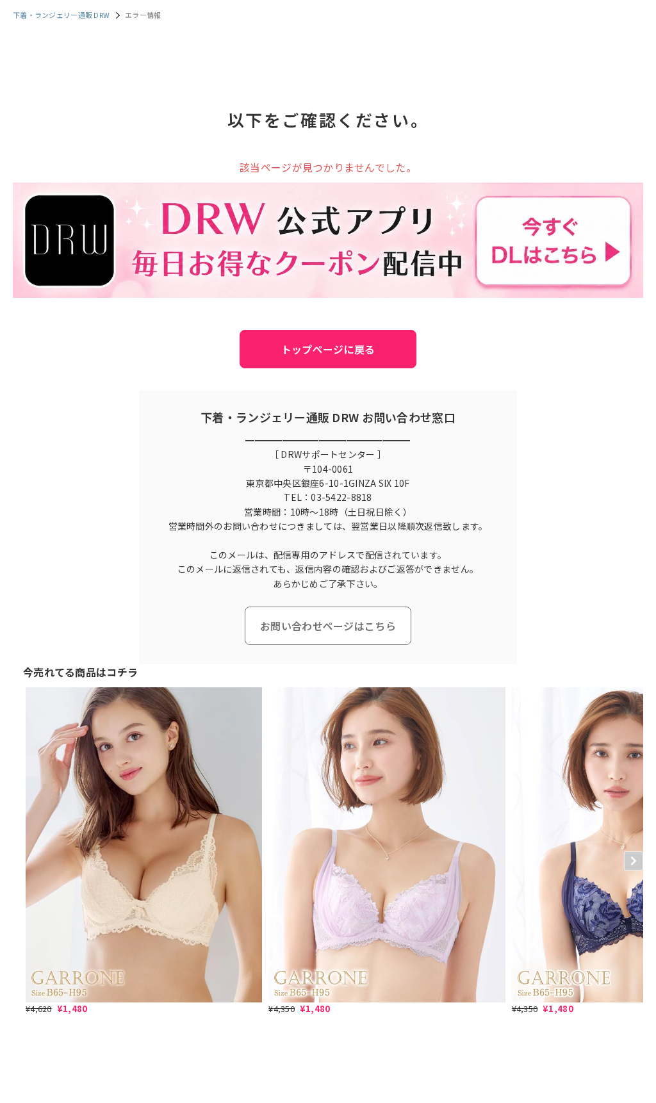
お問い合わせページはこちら (328, 625)
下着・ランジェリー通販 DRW (61, 15)
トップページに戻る (328, 349)
